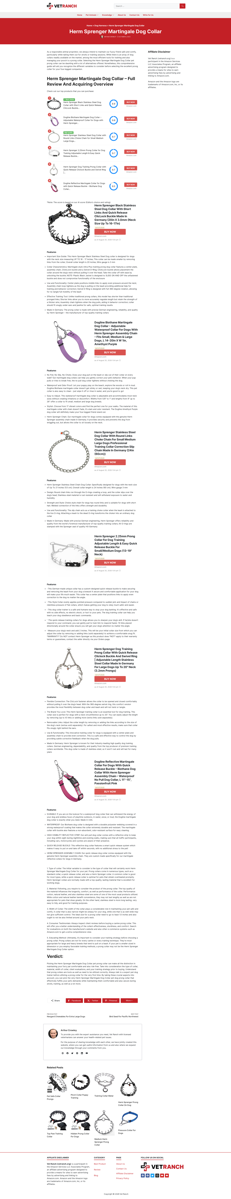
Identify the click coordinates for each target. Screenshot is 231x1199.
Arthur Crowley (69, 1030)
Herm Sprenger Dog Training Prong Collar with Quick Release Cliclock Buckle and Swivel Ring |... (84, 170)
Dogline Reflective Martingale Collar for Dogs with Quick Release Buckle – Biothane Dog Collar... (84, 186)
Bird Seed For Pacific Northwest (123, 1016)
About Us (120, 1164)
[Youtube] (162, 1175)
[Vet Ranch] (62, 6)
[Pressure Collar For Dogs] (128, 1118)
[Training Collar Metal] (104, 1082)
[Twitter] (152, 1175)
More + (130, 1001)
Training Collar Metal (103, 1096)
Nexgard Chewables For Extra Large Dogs (66, 1016)
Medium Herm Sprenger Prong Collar (101, 1142)
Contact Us (121, 1168)
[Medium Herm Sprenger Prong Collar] (104, 1122)
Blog (96, 1175)
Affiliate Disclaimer (124, 1173)
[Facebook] (143, 1175)
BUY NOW (110, 231)
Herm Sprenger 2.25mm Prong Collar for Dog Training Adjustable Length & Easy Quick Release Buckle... (84, 153)
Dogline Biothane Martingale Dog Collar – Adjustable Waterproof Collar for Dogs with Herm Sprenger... (83, 120)
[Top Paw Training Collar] (57, 1120)
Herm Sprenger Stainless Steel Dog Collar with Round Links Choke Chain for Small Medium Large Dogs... (84, 138)
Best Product (100, 1164)
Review (97, 1169)
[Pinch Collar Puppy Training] (81, 1082)
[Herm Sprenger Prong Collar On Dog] (128, 1085)
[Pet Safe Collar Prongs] (57, 1082)
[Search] (182, 6)
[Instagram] (157, 1175)
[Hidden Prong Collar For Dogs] (81, 1120)
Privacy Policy (122, 1178)
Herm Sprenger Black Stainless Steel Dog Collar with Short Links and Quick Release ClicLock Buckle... (82, 105)
